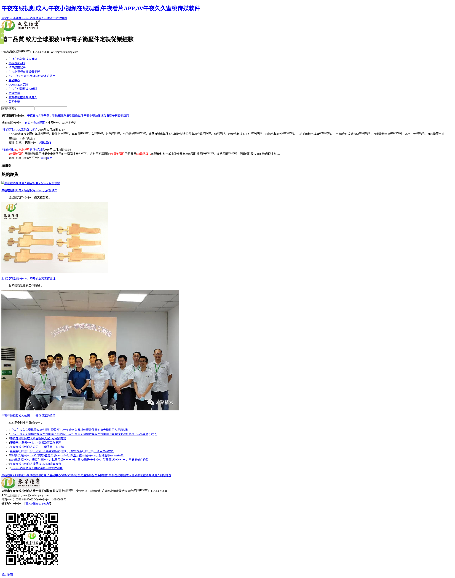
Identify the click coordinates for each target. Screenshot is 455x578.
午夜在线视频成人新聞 (23, 88)
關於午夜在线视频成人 (23, 97)
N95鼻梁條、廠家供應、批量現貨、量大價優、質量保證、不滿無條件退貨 (79, 459)
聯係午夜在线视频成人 (146, 475)
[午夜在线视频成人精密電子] (20, 29)
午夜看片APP (17, 63)
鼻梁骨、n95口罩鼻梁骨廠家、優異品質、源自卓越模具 (62, 451)
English (11, 18)
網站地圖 (61, 18)
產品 (48, 142)
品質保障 (14, 93)
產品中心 (14, 80)
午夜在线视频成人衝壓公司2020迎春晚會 (35, 463)
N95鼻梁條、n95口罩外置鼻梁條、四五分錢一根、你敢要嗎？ (67, 455)
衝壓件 (79, 115)
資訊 (42, 142)
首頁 (28, 122)
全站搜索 (39, 122)
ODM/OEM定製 (18, 84)
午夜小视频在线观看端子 (99, 115)
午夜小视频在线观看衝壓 (59, 115)
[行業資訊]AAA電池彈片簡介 (19, 129)
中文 (4, 18)
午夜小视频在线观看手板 (24, 71)
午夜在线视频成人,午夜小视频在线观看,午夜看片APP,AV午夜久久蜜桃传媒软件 (100, 8)
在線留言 (49, 18)
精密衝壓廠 (122, 115)
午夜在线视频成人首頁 (23, 59)
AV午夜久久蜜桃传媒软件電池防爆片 (32, 76)
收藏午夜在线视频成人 (30, 18)
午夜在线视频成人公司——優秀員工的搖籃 (37, 446)
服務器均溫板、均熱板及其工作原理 (35, 442)
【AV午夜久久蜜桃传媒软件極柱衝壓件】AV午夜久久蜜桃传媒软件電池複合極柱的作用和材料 (69, 429)
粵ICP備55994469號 (38, 503)
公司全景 (14, 101)
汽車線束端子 (17, 67)
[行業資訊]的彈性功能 (22, 149)
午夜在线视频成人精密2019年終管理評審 (37, 468)
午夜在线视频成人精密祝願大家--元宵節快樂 (38, 438)
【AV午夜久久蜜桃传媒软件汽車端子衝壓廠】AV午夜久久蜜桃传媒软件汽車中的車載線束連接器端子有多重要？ (83, 434)
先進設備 (86, 475)
